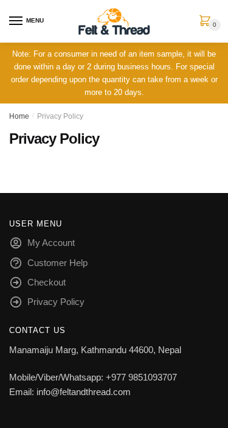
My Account (51, 242)
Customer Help (57, 263)
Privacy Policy (56, 301)
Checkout (46, 282)
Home (19, 116)
